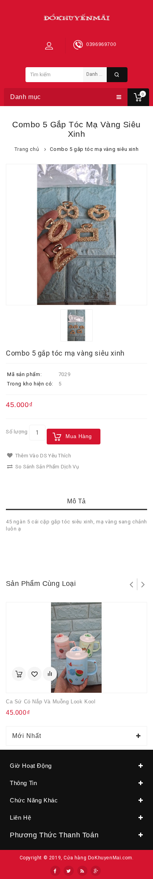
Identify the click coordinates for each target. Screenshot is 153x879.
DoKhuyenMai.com (110, 858)
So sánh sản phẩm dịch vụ (46, 467)
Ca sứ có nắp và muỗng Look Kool (51, 702)
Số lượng (17, 432)
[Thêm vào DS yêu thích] (34, 674)
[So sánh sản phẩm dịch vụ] (50, 674)
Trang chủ (27, 149)
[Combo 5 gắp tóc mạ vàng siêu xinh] (76, 234)
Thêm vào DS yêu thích (42, 456)
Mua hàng (79, 436)
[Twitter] (69, 871)
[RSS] (82, 871)
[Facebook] (55, 871)
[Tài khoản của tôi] (49, 45)
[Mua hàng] (19, 674)
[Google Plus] (96, 871)
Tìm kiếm (117, 74)
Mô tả (76, 501)
